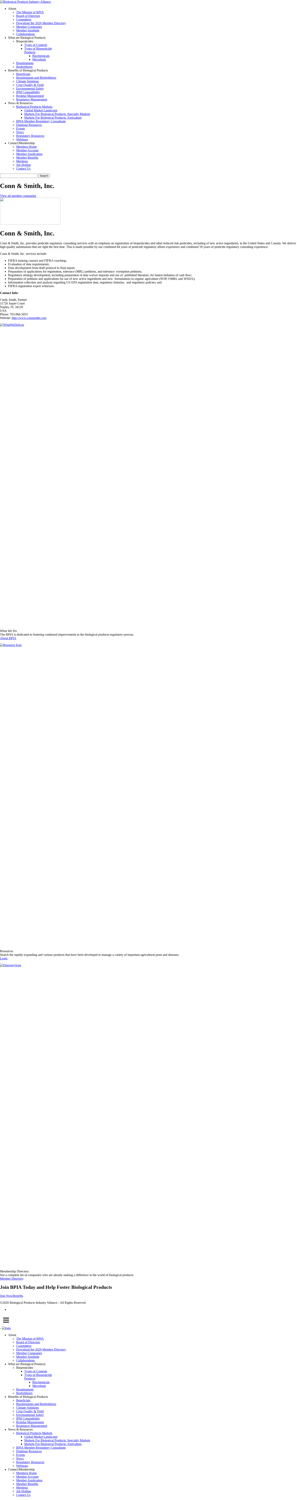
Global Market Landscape (40, 110)
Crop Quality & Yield (30, 85)
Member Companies (29, 26)
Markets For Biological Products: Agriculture (53, 117)
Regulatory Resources (30, 136)
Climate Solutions (27, 81)
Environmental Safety (30, 88)
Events (20, 128)
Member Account (27, 150)
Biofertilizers (24, 66)
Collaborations (25, 34)
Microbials (39, 59)
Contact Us (23, 168)
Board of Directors (28, 16)
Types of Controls (35, 45)
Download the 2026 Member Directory (41, 23)
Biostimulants (25, 63)
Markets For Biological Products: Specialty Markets (57, 114)
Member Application (29, 154)
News (20, 132)
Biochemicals (41, 56)
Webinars (22, 139)
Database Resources (29, 125)
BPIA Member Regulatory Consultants (41, 121)
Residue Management (30, 96)
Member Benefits (27, 157)
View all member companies (18, 195)
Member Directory (12, 1278)
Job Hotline (23, 165)
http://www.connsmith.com (29, 318)
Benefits (18, 1295)
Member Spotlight (27, 30)
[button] (6, 1320)
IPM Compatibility (28, 92)
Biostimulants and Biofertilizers (36, 77)
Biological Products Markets (34, 106)
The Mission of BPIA (30, 12)
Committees (23, 19)
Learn (3, 958)
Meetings (22, 161)
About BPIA (8, 638)
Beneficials (23, 74)
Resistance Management (31, 99)
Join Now (6, 1295)
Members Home (26, 146)
